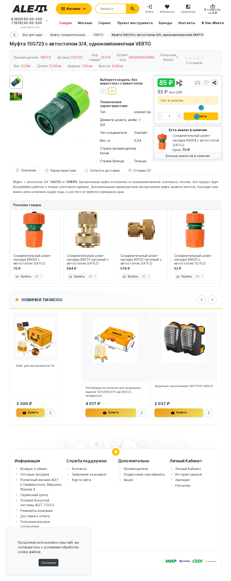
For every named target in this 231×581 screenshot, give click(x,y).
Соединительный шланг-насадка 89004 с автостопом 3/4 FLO (32, 259)
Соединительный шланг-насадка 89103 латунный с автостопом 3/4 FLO (141, 259)
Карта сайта (81, 480)
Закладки (182, 480)
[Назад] (14, 35)
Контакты (79, 469)
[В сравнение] (197, 83)
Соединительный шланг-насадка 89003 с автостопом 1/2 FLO (193, 259)
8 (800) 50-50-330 (26, 19)
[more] (41, 276)
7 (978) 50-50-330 (26, 23)
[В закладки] (206, 83)
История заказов (188, 474)
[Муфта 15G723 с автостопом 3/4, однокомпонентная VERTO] (61, 109)
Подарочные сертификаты (144, 474)
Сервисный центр (34, 495)
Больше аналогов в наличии (188, 156)
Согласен (48, 563)
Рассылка (182, 485)
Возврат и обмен (33, 469)
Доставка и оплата (35, 516)
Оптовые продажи (34, 474)
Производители (136, 469)
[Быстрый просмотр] (37, 276)
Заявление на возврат (89, 474)
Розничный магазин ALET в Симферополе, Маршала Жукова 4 (40, 484)
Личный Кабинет (188, 469)
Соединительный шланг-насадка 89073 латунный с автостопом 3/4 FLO (88, 259)
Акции (128, 480)
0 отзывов (194, 63)
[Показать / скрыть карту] (116, 452)
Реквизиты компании (36, 511)
